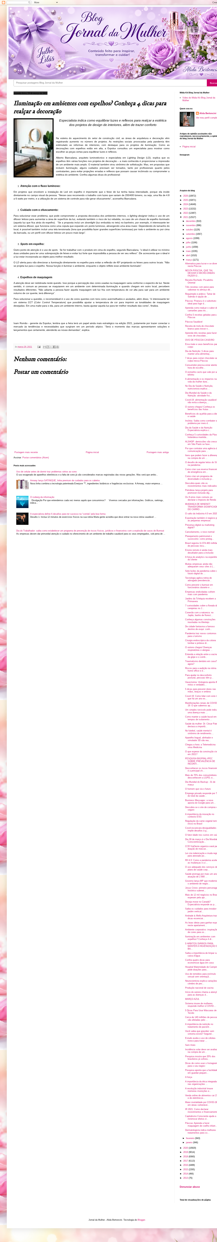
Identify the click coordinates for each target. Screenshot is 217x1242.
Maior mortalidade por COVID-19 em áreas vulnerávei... (201, 1103)
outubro (190, 229)
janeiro (189, 1142)
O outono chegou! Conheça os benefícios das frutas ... (200, 408)
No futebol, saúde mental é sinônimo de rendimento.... (199, 732)
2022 (186, 213)
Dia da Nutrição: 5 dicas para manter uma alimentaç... (199, 352)
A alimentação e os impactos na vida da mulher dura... (201, 380)
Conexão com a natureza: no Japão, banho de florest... (199, 614)
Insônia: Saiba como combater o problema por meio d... (201, 422)
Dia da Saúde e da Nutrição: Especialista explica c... (199, 429)
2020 (186, 1148)
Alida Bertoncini (207, 113)
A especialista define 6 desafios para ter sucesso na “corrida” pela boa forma (67, 514)
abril (188, 255)
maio (188, 251)
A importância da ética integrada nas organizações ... (201, 1082)
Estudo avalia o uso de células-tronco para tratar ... (200, 1039)
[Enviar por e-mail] (44, 347)
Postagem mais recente (26, 452)
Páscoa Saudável (193, 321)
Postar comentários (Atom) (35, 457)
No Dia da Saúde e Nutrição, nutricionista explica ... (199, 387)
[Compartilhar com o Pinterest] (57, 347)
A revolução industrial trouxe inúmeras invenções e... (199, 1089)
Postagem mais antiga (158, 452)
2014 (186, 1173)
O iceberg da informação (42, 497)
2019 (186, 1152)
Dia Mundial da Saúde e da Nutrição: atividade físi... (198, 394)
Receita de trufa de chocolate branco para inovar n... (199, 327)
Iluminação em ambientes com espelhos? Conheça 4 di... (200, 938)
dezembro (191, 221)
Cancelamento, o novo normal (199, 532)
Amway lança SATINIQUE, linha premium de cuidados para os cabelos (65, 480)
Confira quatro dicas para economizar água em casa (199, 961)
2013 (186, 1178)
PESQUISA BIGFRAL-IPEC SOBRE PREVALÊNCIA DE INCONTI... (200, 761)
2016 (186, 1165)
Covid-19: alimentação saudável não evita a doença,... (200, 401)
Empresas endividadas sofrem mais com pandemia (200, 593)
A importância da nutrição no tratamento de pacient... (199, 1025)
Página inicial (92, 452)
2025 (186, 200)
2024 (186, 204)
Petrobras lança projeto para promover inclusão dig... (199, 491)
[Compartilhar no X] (51, 347)
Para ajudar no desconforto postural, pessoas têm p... (199, 676)
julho (188, 242)
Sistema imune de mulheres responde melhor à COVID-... (200, 1004)
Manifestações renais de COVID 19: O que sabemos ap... (201, 704)
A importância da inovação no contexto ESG (199, 815)
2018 (186, 1156)
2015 (186, 1169)
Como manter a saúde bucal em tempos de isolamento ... (200, 718)
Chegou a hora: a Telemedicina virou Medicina (200, 746)
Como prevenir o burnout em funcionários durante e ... (199, 586)
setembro (191, 234)
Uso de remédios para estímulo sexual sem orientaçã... (200, 975)
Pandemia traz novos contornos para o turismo (200, 634)
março (189, 260)
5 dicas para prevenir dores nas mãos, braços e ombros (200, 690)
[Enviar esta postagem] (38, 347)
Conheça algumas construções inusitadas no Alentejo (200, 620)
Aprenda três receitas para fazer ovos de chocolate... (201, 334)
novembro (191, 225)
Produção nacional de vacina (199, 988)
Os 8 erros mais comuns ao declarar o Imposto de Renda (200, 498)
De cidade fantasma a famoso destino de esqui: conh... (200, 627)
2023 (186, 208)
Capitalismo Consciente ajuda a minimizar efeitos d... (200, 1117)
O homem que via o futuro (198, 789)
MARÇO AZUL (192, 999)
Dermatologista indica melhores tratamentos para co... (200, 1131)
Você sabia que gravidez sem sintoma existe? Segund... (199, 1032)
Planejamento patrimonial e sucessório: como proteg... (199, 537)
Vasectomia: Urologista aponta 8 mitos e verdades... (201, 683)
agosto (189, 238)
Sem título (190, 1045)
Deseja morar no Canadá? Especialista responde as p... (200, 903)
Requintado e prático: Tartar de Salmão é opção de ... (200, 295)
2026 (186, 196)
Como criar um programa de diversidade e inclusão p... (199, 477)
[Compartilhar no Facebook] (54, 347)
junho (189, 247)
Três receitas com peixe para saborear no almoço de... (199, 288)
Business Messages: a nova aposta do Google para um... (200, 801)
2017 (186, 1161)
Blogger (141, 1220)
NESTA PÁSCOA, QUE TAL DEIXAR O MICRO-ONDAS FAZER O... (200, 273)
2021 (186, 217)
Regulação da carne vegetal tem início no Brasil (201, 822)
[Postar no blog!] (48, 347)
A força (188, 1077)
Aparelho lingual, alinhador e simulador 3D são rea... (199, 739)
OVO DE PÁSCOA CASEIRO (199, 340)
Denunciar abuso (190, 1186)
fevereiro (190, 1138)
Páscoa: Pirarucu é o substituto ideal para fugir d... (200, 302)
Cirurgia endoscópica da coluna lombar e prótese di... (200, 641)
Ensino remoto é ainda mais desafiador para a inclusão (199, 551)
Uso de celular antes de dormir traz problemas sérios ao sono (46, 471)
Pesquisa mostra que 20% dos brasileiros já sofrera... (200, 1057)
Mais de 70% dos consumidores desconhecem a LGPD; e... (201, 776)
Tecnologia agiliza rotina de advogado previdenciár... (198, 579)
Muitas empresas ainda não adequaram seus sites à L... (200, 565)
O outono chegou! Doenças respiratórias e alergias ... (199, 648)
